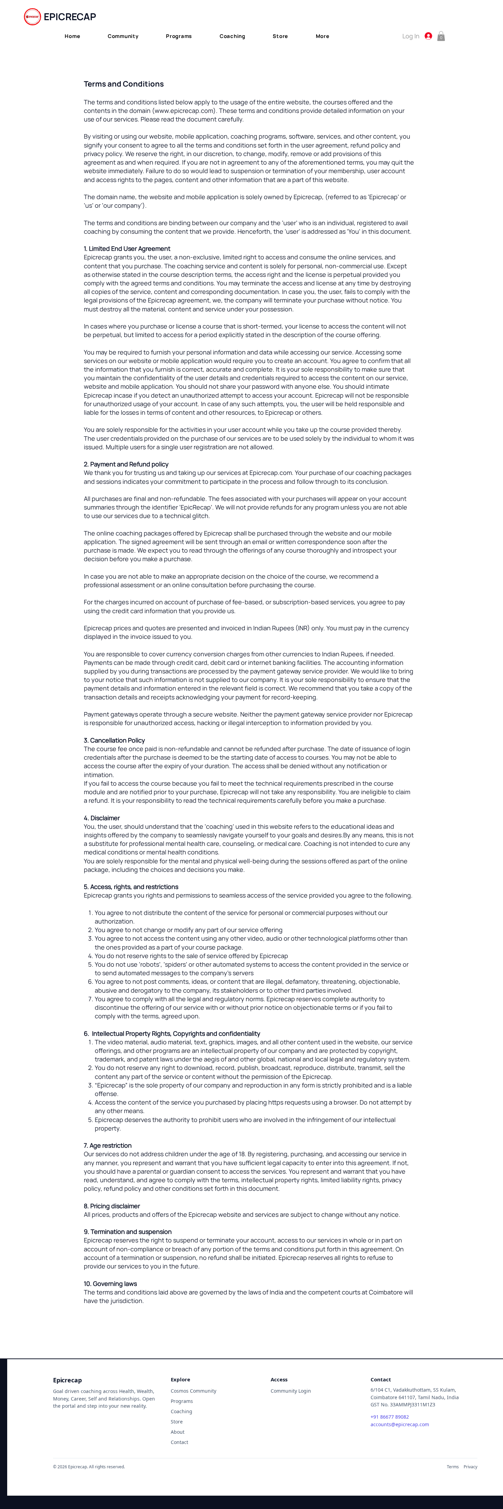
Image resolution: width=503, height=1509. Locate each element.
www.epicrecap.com (184, 110)
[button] (123, 36)
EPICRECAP (70, 16)
